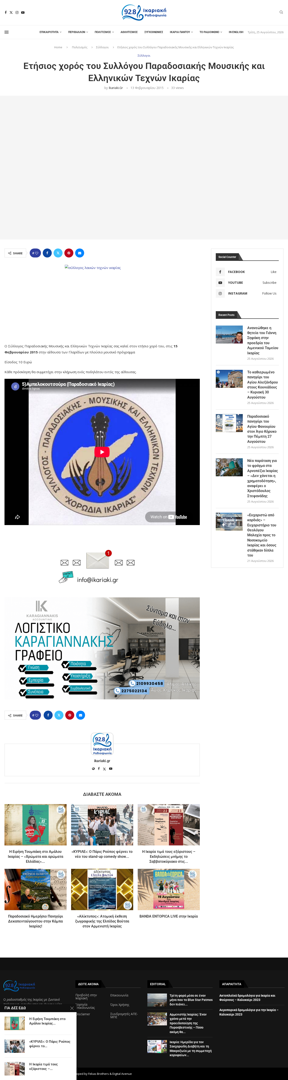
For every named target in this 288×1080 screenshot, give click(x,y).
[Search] (281, 13)
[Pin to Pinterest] (68, 252)
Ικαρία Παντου (180, 32)
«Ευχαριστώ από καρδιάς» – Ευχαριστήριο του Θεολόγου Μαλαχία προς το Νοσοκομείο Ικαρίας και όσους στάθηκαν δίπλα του (261, 535)
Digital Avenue (122, 1074)
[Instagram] (17, 12)
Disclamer (82, 1014)
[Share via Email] (79, 252)
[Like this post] (36, 253)
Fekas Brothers (98, 1074)
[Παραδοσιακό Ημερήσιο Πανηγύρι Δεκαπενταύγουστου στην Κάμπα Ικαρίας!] (35, 889)
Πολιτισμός (103, 32)
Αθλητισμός (129, 32)
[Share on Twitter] (58, 252)
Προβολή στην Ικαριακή (86, 997)
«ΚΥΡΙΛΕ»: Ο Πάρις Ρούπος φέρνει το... (49, 1044)
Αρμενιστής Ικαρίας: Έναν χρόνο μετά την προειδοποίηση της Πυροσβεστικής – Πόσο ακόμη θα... (188, 1023)
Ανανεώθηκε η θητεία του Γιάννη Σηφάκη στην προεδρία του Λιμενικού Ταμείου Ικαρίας (262, 340)
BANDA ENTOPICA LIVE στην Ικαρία (169, 916)
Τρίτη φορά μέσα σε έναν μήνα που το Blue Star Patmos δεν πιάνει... (191, 1000)
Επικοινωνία (119, 995)
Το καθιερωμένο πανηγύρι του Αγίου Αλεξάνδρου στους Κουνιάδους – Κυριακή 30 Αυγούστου (262, 384)
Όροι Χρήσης (119, 1004)
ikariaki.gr (116, 88)
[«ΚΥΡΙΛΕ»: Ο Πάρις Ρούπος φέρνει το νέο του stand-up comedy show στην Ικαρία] (102, 824)
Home (58, 47)
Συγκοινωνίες (153, 32)
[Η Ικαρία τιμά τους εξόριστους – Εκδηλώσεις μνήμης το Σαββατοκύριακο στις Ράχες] (169, 824)
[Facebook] (5, 12)
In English (236, 32)
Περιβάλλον (76, 32)
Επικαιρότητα (49, 32)
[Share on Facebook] (47, 252)
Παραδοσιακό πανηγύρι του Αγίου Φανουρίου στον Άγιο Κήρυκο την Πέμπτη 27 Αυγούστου (262, 429)
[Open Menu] (6, 32)
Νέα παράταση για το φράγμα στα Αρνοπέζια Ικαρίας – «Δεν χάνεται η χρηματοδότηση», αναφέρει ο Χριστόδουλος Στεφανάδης (262, 478)
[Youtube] (23, 12)
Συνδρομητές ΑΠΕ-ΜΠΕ (124, 1015)
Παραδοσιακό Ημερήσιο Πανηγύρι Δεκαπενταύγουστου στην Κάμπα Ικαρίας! (35, 921)
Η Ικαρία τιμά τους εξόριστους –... (43, 1066)
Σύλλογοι (102, 47)
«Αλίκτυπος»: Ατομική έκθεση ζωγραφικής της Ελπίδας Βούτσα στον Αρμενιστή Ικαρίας (102, 921)
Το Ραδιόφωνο (209, 32)
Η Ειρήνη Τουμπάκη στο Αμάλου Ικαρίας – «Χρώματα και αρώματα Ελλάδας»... (35, 856)
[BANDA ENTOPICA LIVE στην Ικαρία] (169, 889)
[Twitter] (11, 12)
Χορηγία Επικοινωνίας (85, 1006)
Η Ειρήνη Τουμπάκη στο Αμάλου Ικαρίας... (47, 1021)
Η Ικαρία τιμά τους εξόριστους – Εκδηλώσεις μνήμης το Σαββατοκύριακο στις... (168, 856)
